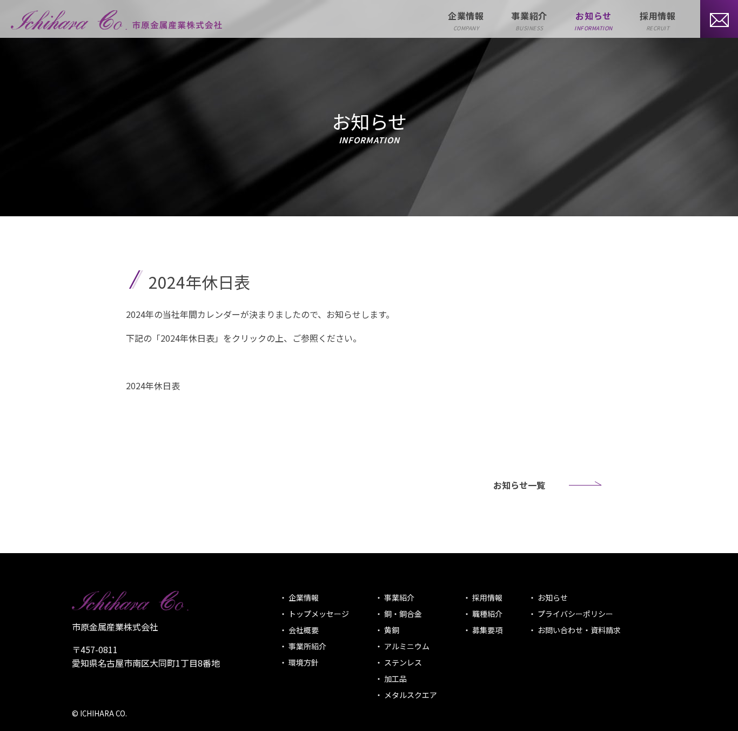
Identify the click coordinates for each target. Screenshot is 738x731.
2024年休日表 (153, 385)
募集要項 (486, 629)
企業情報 (303, 597)
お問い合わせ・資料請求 (578, 629)
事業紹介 (398, 597)
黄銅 (391, 629)
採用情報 (486, 597)
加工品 (395, 678)
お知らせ (552, 597)
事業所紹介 (306, 646)
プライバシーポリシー (574, 613)
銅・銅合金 (402, 613)
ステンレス (402, 662)
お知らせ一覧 (519, 485)
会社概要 (303, 629)
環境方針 (303, 662)
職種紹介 (486, 613)
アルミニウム (406, 646)
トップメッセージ (318, 613)
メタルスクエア (410, 694)
